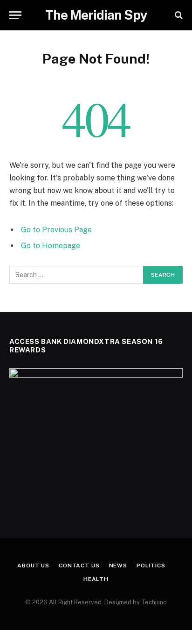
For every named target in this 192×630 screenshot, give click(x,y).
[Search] (178, 15)
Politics (151, 565)
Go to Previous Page (56, 229)
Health (96, 579)
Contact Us (79, 565)
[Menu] (15, 15)
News (118, 565)
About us (33, 565)
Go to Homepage (50, 245)
